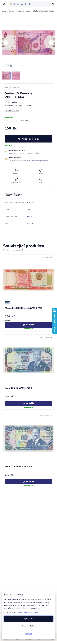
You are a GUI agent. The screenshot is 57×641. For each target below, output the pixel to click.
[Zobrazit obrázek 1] (6, 75)
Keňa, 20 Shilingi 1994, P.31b (18, 466)
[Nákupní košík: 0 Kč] (52, 4)
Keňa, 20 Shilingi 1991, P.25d (18, 388)
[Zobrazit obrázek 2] (15, 75)
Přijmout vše (28, 618)
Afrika (28, 11)
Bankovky (20, 11)
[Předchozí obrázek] (5, 42)
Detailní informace (12, 110)
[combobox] (30, 4)
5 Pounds (31, 202)
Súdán (29, 216)
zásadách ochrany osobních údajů (28, 612)
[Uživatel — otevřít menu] (4, 4)
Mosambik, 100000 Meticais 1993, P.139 (23, 308)
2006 (29, 209)
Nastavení (28, 633)
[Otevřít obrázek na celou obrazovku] (28, 43)
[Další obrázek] (51, 42)
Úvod (4, 11)
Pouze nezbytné (28, 626)
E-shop (11, 11)
